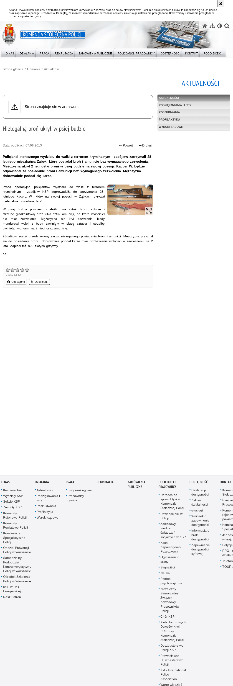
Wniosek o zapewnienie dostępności (200, 521)
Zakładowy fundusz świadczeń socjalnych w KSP (173, 531)
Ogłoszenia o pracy (169, 560)
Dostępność (199, 482)
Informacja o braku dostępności (200, 535)
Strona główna (13, 69)
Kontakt (226, 482)
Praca (70, 482)
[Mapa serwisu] (212, 26)
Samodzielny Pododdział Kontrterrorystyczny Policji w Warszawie (17, 565)
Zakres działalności (199, 503)
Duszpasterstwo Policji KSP (171, 649)
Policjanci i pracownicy (167, 485)
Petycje (227, 546)
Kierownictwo (12, 491)
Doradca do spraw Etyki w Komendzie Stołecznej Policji (172, 502)
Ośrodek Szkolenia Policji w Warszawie (17, 580)
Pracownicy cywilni (76, 499)
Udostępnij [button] (18, 281)
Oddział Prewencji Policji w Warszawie (17, 551)
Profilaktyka (169, 119)
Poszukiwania (169, 112)
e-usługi (197, 511)
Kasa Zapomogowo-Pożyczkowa (170, 548)
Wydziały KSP (13, 496)
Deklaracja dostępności (200, 493)
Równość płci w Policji (171, 517)
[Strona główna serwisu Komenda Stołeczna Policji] (204, 26)
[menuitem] (10, 52)
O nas (5, 482)
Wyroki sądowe (171, 126)
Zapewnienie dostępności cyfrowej (200, 550)
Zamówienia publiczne (136, 485)
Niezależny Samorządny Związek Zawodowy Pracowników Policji (169, 600)
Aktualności (52, 69)
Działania (33, 69)
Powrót (128, 145)
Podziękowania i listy (175, 105)
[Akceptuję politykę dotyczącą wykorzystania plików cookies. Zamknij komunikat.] (220, 3)
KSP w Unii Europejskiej (12, 590)
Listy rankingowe (80, 491)
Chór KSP (167, 617)
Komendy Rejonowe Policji (15, 516)
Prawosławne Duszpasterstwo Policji (171, 661)
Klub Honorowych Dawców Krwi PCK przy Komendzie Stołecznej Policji (173, 631)
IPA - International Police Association (173, 675)
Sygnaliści (167, 568)
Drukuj (147, 145)
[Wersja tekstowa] (219, 26)
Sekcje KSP (11, 502)
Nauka (165, 574)
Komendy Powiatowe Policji (15, 526)
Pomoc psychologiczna (171, 582)
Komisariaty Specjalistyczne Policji (14, 538)
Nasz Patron (12, 598)
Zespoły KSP (12, 508)
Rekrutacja (105, 482)
